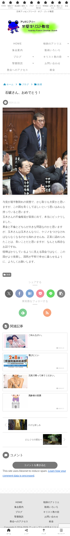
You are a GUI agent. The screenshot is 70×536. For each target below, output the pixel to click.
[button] (61, 293)
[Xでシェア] (9, 293)
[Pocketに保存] (40, 293)
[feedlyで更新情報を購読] (23, 313)
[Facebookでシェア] (19, 293)
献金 (51, 521)
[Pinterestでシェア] (53, 504)
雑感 (8, 274)
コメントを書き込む (35, 465)
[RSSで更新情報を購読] (47, 313)
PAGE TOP (64, 517)
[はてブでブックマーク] (30, 293)
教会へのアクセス (19, 521)
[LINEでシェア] (51, 293)
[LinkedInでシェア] (62, 504)
